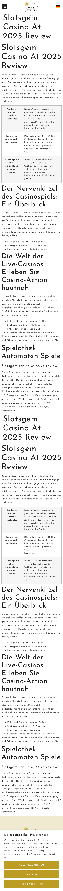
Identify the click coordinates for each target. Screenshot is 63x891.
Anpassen (31, 875)
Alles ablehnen (31, 884)
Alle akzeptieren (31, 865)
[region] (31, 860)
